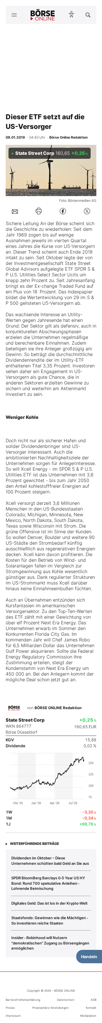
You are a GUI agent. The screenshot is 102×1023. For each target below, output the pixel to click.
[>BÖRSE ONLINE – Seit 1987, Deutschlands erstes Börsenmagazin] (43, 14)
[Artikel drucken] (38, 211)
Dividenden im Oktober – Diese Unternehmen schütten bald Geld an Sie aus (50, 860)
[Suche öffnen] (88, 14)
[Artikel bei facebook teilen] (62, 211)
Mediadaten (88, 1015)
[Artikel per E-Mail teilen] (14, 211)
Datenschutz (65, 999)
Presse (10, 1007)
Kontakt (91, 1007)
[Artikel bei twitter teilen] (87, 211)
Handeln (89, 956)
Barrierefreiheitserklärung (23, 999)
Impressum (13, 1015)
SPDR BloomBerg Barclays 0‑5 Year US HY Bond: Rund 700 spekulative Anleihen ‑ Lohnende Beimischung (48, 883)
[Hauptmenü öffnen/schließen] (14, 14)
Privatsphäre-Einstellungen (50, 1007)
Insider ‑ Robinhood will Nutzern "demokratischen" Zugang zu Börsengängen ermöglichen (50, 942)
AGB (93, 999)
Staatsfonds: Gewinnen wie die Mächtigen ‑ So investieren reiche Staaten (49, 920)
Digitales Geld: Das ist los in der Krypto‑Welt (49, 903)
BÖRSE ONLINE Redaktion (58, 707)
